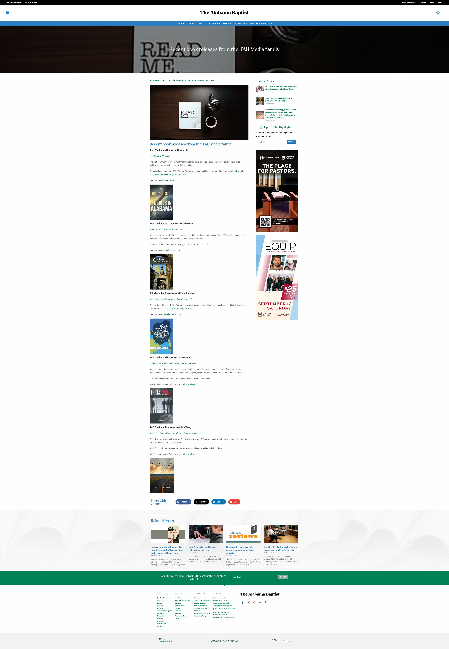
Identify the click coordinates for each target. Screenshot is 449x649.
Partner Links (161, 616)
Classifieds (241, 23)
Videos (177, 618)
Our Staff (160, 608)
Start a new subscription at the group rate (224, 608)
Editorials (178, 603)
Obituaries (178, 611)
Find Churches (161, 624)
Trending (227, 23)
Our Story (160, 606)
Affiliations (160, 613)
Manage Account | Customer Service (224, 617)
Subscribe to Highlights (220, 615)
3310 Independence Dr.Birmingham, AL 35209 (166, 640)
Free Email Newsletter (261, 23)
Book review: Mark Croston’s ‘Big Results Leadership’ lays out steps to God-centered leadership (167, 550)
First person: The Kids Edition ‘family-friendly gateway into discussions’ (281, 88)
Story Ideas (197, 598)
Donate (159, 603)
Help (232, 641)
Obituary (197, 611)
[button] (438, 12)
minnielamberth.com (171, 314)
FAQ (236, 641)
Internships (160, 621)
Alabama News (179, 606)
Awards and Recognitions (165, 611)
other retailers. (189, 384)
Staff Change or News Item (202, 600)
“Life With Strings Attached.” (181, 308)
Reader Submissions (200, 606)
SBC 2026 (181, 23)
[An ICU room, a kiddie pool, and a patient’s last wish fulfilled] (260, 101)
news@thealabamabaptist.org (281, 641)
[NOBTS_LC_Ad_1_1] (277, 191)
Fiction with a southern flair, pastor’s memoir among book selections (240, 550)
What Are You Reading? (201, 608)
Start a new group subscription (222, 606)
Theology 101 (179, 613)
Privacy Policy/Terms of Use (220, 641)
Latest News (214, 23)
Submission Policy (200, 616)
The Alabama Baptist (13, 3)
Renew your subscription (220, 600)
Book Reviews (198, 80)
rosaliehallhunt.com (171, 250)
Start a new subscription (220, 598)
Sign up (291, 142)
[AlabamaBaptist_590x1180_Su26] (277, 277)
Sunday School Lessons (182, 600)
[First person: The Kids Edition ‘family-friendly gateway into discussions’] (260, 89)
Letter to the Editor (200, 603)
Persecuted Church (181, 616)
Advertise (160, 618)
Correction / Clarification (202, 613)
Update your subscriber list (221, 612)
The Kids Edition (196, 23)
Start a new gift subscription (221, 603)
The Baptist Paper (31, 3)
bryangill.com (168, 180)
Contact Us (160, 600)
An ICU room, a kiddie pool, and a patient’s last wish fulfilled (278, 99)
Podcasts (178, 608)
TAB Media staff (179, 80)
